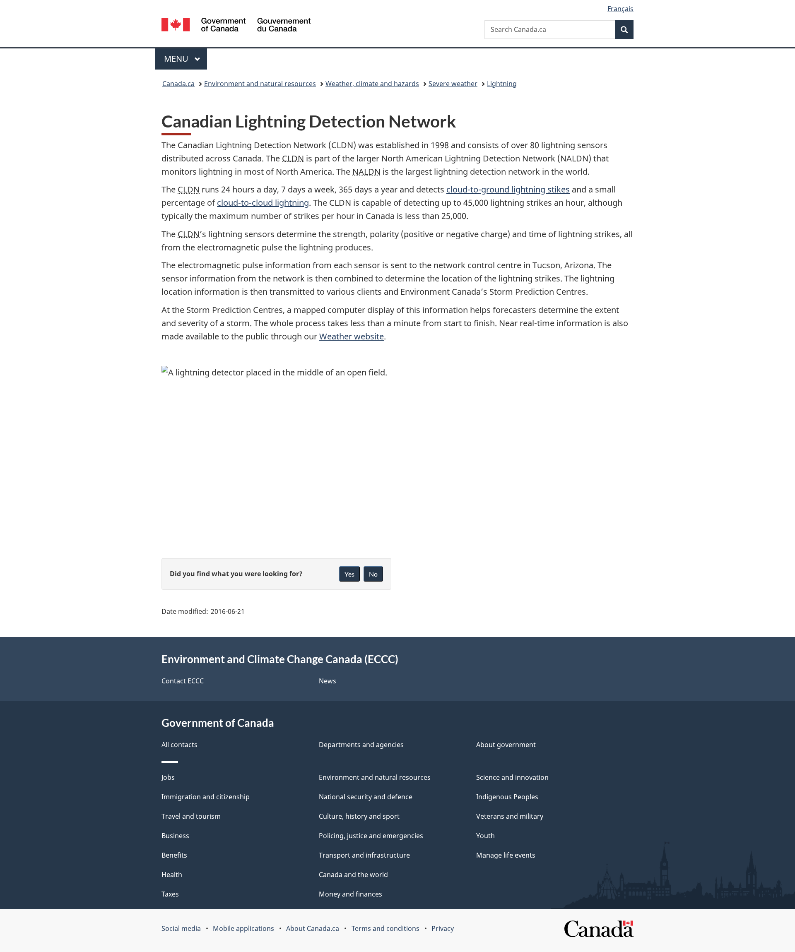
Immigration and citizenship (205, 796)
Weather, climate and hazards (372, 83)
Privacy (442, 928)
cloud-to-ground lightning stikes (508, 189)
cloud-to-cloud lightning (263, 202)
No (373, 574)
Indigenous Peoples (507, 796)
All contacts (179, 744)
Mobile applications (243, 928)
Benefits (174, 855)
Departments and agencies (361, 744)
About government (506, 744)
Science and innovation (512, 777)
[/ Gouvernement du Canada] (236, 26)
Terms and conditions (385, 928)
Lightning (502, 83)
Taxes (170, 894)
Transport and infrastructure (364, 855)
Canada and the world (353, 874)
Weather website (351, 336)
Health (171, 874)
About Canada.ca (312, 928)
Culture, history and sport (359, 816)
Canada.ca (178, 83)
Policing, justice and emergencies (371, 835)
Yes (349, 574)
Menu (177, 58)
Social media (181, 928)
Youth (485, 835)
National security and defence (365, 796)
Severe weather (453, 83)
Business (175, 835)
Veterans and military (509, 816)
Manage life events (505, 855)
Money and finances (350, 894)
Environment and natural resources (260, 83)
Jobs (168, 777)
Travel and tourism (191, 816)
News (327, 680)
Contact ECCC (182, 680)
